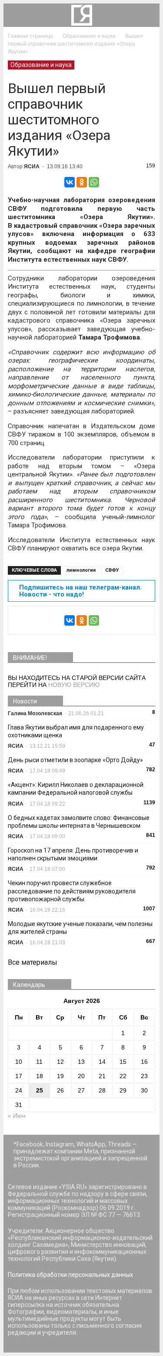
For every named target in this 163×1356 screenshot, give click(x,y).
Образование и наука (41, 64)
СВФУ (112, 570)
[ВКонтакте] (69, 182)
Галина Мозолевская (35, 713)
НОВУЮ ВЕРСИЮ (74, 684)
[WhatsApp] (94, 182)
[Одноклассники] (82, 182)
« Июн (17, 1115)
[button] (147, 15)
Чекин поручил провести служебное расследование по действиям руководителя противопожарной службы (72, 891)
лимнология (81, 570)
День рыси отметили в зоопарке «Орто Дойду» (75, 759)
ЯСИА (32, 166)
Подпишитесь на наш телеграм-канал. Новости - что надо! (80, 590)
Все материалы (32, 962)
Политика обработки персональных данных (70, 1274)
